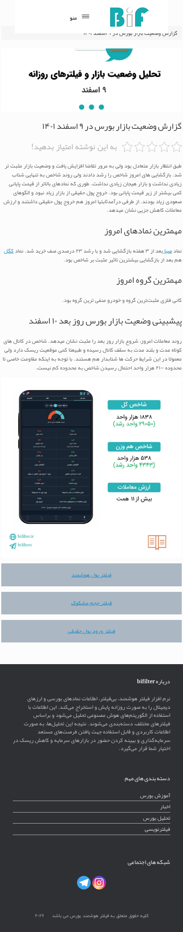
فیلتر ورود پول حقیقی (91, 631)
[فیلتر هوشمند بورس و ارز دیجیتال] (129, 16)
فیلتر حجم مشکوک (91, 602)
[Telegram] (84, 882)
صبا (167, 250)
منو (73, 17)
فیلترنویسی (157, 829)
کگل (9, 250)
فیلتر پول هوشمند (91, 574)
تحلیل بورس (156, 818)
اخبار (165, 806)
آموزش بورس (155, 795)
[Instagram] (99, 882)
